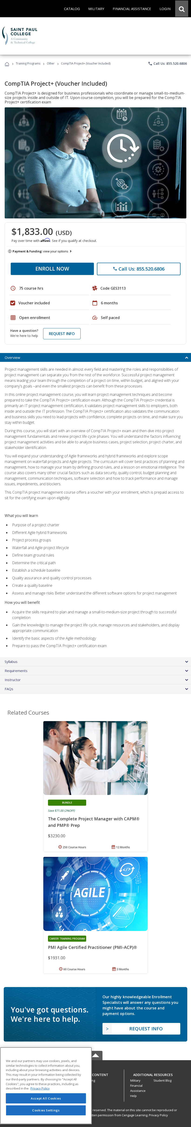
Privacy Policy (158, 1115)
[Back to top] (95, 1073)
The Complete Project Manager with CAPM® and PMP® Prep (94, 822)
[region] (46, 1085)
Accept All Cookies (46, 1098)
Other (51, 63)
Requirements (16, 670)
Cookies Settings (46, 1110)
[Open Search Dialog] (181, 8)
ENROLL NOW (52, 268)
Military (135, 1080)
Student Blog (162, 1080)
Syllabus (11, 661)
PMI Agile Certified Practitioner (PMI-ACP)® (92, 947)
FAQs (9, 688)
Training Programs (28, 63)
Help (133, 1096)
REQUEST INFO (62, 333)
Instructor (13, 679)
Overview (12, 357)
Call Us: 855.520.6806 (167, 63)
